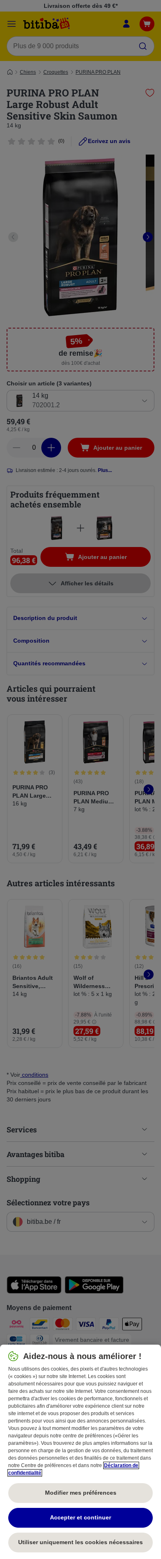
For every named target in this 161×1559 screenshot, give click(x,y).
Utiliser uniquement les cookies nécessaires (80, 1542)
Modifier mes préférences (80, 1492)
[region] (80, 1452)
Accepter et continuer (80, 1517)
